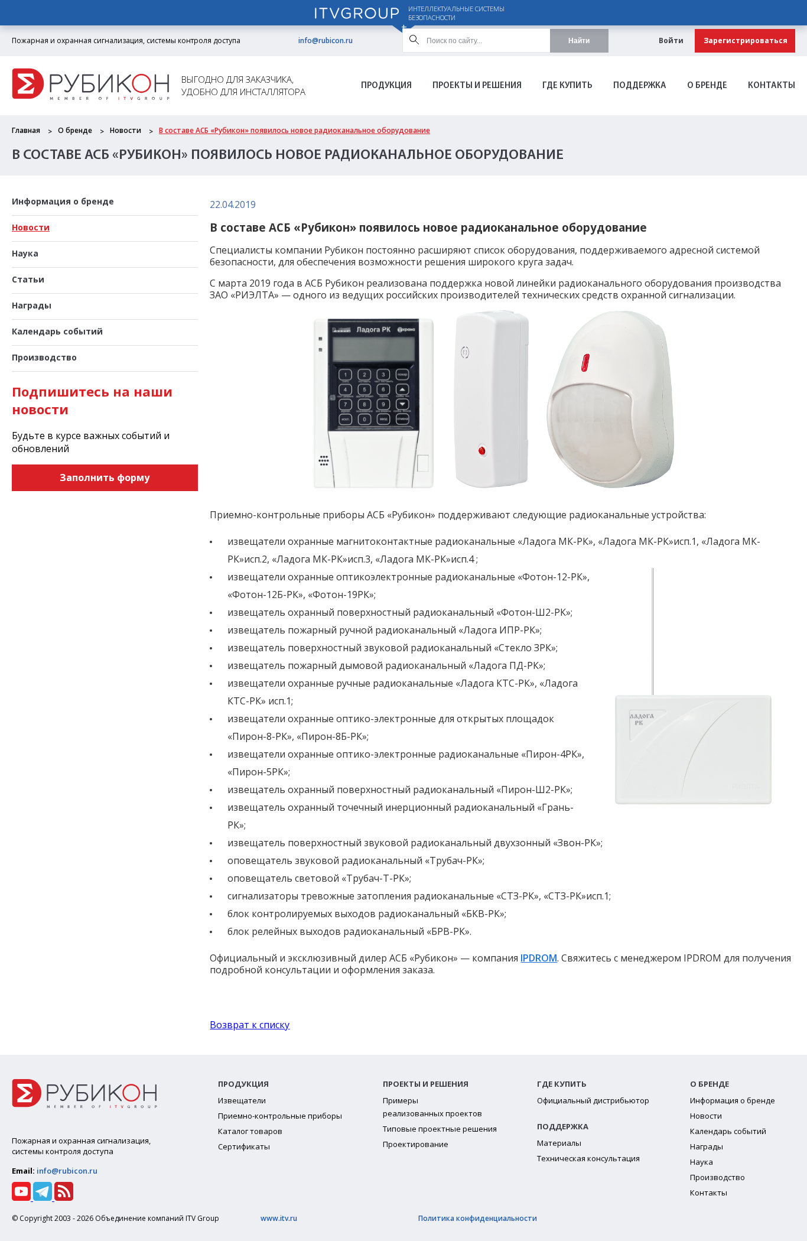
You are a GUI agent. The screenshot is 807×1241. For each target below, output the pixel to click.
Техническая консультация (588, 1158)
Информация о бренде (63, 201)
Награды (31, 305)
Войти (671, 40)
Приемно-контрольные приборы (280, 1115)
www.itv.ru (279, 1218)
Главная (26, 130)
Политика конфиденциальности (477, 1218)
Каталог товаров (250, 1131)
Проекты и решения (477, 86)
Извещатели (242, 1100)
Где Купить (567, 86)
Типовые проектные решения (440, 1128)
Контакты (771, 86)
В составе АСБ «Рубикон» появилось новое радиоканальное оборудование (294, 130)
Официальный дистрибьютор (593, 1100)
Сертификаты (244, 1146)
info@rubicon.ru (325, 40)
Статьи (28, 279)
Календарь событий (57, 331)
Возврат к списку (249, 1024)
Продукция (386, 86)
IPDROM (538, 957)
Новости (125, 130)
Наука (25, 253)
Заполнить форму (104, 477)
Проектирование (415, 1144)
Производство (44, 357)
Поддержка (639, 86)
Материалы (559, 1143)
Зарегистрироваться (746, 40)
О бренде (707, 86)
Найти (579, 41)
